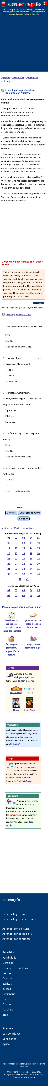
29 (31, 563)
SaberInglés (11, 900)
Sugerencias (9, 1028)
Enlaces (6, 1004)
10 (38, 542)
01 (8, 537)
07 (16, 542)
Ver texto (6, 528)
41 (20, 579)
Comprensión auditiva (15, 968)
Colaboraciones (11, 1033)
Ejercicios (5, 77)
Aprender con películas (15, 928)
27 (16, 563)
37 (16, 574)
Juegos (6, 989)
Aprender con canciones (16, 939)
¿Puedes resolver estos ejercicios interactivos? (33, 624)
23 (23, 558)
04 (31, 537)
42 (27, 579)
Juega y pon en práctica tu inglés (33, 646)
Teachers (7, 1009)
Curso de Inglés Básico (15, 914)
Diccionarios (9, 994)
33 (23, 568)
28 (23, 563)
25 (38, 558)
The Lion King (16, 692)
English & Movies (26, 680)
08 (23, 542)
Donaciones (9, 1039)
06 (8, 542)
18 (23, 553)
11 (8, 548)
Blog (5, 1014)
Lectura (6, 973)
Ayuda (6, 1044)
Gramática (8, 952)
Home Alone (29, 710)
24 (31, 558)
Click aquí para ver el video (18, 314)
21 (8, 558)
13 (23, 548)
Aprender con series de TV (17, 934)
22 (16, 558)
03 (23, 537)
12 (16, 548)
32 (16, 568)
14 (31, 548)
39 (31, 574)
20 (38, 553)
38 (23, 574)
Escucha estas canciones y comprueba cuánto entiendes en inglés (11, 625)
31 (8, 568)
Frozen (29, 692)
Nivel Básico (18, 77)
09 (31, 542)
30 (38, 563)
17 (16, 553)
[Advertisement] (24, 45)
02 (16, 537)
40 (38, 574)
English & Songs (24, 781)
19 (31, 553)
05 (38, 537)
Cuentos (7, 978)
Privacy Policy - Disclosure (24, 1077)
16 (8, 553)
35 (38, 568)
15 (38, 548)
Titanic (16, 710)
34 (31, 568)
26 (8, 563)
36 (8, 574)
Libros (6, 999)
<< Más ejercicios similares (22, 528)
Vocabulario (9, 957)
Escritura (7, 983)
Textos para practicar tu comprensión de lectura (11, 649)
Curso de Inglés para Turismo (19, 919)
